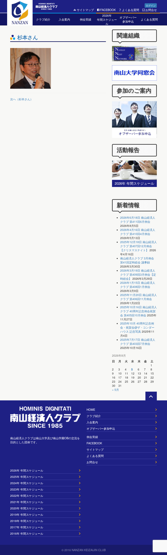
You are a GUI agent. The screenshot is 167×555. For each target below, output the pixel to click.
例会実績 (92, 437)
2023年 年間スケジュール (26, 489)
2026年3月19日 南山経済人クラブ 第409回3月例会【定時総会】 (138, 274)
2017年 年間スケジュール (26, 527)
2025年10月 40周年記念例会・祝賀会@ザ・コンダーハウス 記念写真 (137, 327)
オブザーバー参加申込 (101, 428)
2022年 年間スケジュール (26, 496)
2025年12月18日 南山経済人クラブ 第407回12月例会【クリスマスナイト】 (138, 246)
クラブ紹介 (94, 416)
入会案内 (92, 422)
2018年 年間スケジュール (26, 521)
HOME (91, 410)
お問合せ (151, 10)
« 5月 (115, 390)
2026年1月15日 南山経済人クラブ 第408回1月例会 (137, 285)
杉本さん (27, 37)
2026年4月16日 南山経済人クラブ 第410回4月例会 (137, 232)
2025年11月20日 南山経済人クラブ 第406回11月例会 (138, 297)
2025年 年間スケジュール (26, 477)
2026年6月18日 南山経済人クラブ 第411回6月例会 (137, 219)
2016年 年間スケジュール (26, 533)
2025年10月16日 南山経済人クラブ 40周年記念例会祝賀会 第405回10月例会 (138, 311)
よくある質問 (130, 10)
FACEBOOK (108, 10)
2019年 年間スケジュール (26, 514)
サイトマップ (85, 10)
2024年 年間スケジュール (26, 483)
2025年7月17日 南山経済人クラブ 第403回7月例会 (137, 342)
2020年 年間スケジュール (26, 508)
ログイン (151, 5)
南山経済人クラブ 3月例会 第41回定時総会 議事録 (137, 260)
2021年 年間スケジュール (26, 502)
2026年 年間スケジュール (26, 470)
